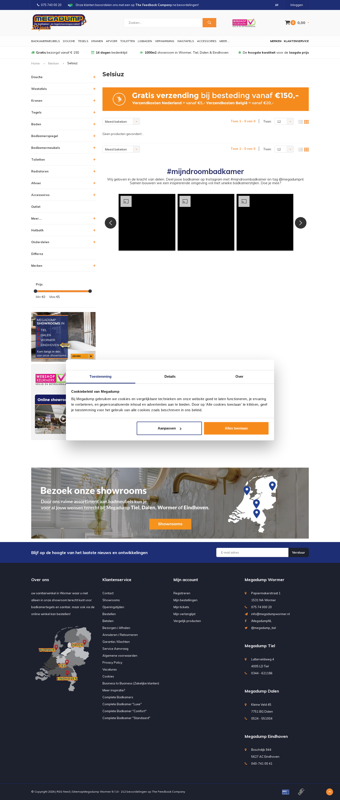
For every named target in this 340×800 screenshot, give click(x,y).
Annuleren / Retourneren (120, 635)
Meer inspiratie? (113, 690)
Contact (108, 593)
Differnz (37, 254)
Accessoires (206, 41)
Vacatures (109, 669)
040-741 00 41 (261, 763)
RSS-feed (63, 791)
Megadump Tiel (260, 645)
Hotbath (37, 230)
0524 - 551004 (261, 718)
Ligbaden (145, 41)
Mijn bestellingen (185, 600)
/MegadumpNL (261, 621)
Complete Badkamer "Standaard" (126, 718)
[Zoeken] (209, 22)
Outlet (35, 206)
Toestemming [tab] (100, 376)
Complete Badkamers (117, 697)
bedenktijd (111, 52)
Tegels (83, 41)
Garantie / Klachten (116, 642)
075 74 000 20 (261, 607)
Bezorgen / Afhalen (116, 628)
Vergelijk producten (187, 621)
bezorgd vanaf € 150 (57, 52)
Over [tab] (239, 376)
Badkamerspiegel (44, 136)
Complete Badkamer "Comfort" (124, 711)
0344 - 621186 (261, 673)
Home (35, 63)
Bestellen (109, 614)
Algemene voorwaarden (119, 655)
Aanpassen (167, 428)
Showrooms (111, 600)
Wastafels (185, 41)
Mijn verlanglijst (184, 614)
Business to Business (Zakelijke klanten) (130, 683)
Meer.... (224, 41)
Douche (69, 41)
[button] (147, 222)
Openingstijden (113, 607)
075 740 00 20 (51, 5)
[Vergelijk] (276, 5)
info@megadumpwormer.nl (270, 614)
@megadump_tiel (263, 628)
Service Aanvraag (115, 648)
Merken (275, 41)
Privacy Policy (112, 662)
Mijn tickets (181, 607)
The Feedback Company (168, 791)
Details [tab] (170, 376)
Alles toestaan (236, 428)
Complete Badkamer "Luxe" (122, 704)
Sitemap (77, 791)
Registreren (181, 593)
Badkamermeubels (45, 41)
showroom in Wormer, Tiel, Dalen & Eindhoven (187, 52)
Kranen (97, 41)
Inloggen (297, 5)
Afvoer (111, 41)
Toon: (267, 121)
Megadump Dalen (262, 691)
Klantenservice (296, 41)
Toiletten (127, 41)
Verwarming (164, 41)
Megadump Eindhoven (266, 736)
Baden (36, 124)
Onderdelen (40, 242)
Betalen (108, 621)
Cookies (108, 676)
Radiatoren (40, 171)
